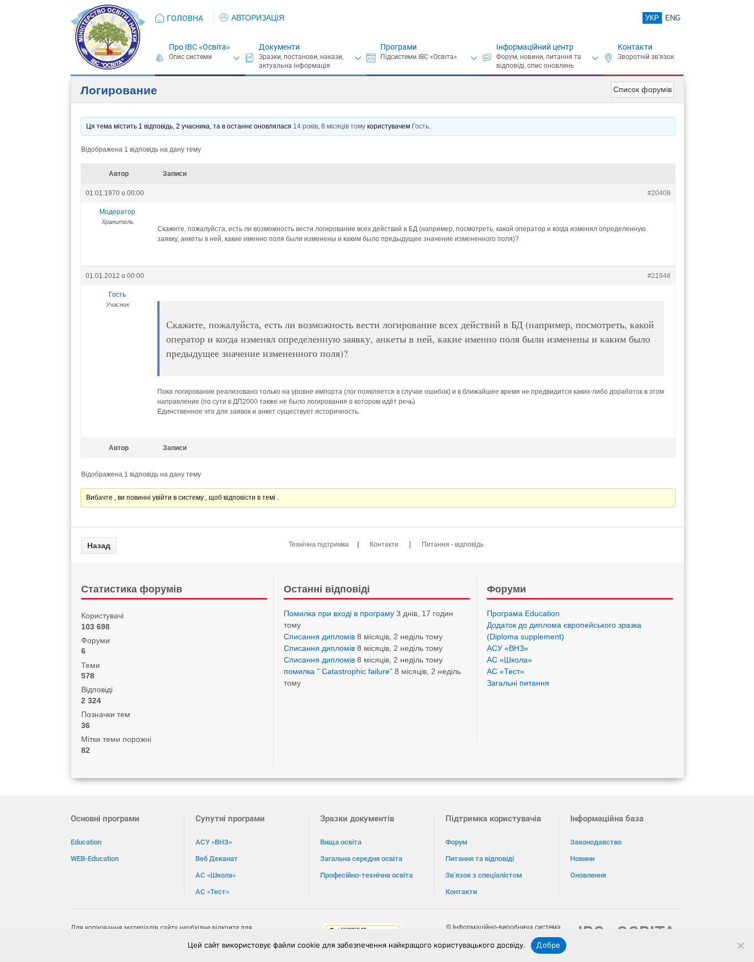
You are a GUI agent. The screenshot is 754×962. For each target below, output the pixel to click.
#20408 (659, 193)
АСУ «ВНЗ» (507, 648)
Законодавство (596, 842)
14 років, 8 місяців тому (329, 126)
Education (86, 842)
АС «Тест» (505, 671)
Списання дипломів (319, 636)
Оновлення (588, 875)
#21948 (659, 276)
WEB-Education (95, 858)
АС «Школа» (509, 659)
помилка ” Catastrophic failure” (338, 671)
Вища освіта (341, 842)
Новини (582, 858)
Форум (456, 842)
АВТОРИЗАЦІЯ (257, 17)
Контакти (635, 46)
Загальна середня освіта (361, 858)
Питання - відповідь (453, 544)
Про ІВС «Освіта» (199, 46)
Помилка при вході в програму (339, 613)
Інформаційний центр (535, 46)
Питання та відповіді (479, 858)
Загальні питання (518, 682)
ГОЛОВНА (185, 18)
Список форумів (642, 89)
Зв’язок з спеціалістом (483, 875)
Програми (398, 46)
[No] (740, 945)
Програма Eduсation (523, 613)
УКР (652, 18)
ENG (673, 18)
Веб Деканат (216, 858)
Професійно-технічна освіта (366, 875)
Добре (548, 944)
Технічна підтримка (319, 544)
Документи (279, 46)
